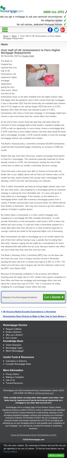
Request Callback (14, 329)
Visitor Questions (13, 345)
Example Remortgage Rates (18, 364)
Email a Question (13, 332)
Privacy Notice (12, 374)
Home (5, 36)
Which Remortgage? (15, 351)
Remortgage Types (14, 348)
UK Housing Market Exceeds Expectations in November (29, 311)
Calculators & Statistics (16, 361)
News (14, 36)
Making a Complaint (15, 377)
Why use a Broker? (14, 335)
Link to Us (10, 380)
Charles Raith (28, 56)
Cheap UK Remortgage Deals (24, 435)
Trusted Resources (14, 383)
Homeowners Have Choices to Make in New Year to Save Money (33, 316)
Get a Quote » (54, 297)
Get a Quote (11, 338)
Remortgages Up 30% (47, 435)
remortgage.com (11, 8)
